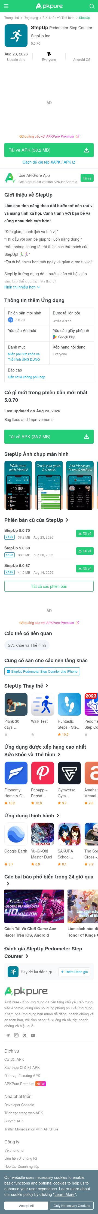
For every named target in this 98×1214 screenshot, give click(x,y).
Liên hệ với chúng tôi (20, 1158)
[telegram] (7, 1035)
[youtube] (33, 1035)
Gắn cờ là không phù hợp (26, 376)
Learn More (64, 1194)
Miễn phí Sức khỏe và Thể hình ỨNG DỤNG (24, 356)
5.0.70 (20, 319)
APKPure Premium (19, 1083)
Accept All (26, 1205)
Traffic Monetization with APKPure (31, 1129)
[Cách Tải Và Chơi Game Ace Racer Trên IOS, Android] (34, 906)
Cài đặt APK (14, 1059)
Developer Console (19, 1104)
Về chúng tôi (14, 1150)
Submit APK (14, 1120)
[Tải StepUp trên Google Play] (64, 337)
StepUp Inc (40, 35)
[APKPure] (49, 6)
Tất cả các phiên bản (49, 586)
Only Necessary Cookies (72, 1205)
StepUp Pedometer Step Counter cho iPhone (44, 671)
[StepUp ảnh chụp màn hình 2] (80, 485)
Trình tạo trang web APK (23, 1112)
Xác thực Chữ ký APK (22, 1067)
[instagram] (16, 1035)
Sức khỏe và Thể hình (58, 17)
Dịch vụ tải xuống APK (22, 1075)
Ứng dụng (30, 17)
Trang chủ (11, 17)
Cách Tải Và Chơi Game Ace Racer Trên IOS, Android (30, 932)
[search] (92, 6)
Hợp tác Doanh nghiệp (21, 1166)
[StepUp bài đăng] (18, 485)
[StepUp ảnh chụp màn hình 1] (49, 485)
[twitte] (24, 1035)
